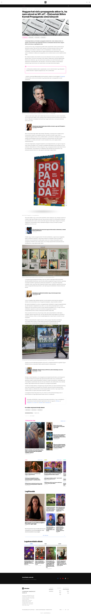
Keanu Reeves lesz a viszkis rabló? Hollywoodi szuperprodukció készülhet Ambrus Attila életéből (50, 528)
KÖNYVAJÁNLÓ (37, 37)
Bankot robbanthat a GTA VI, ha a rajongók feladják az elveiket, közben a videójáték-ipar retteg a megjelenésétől (60, 509)
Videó (45, 459)
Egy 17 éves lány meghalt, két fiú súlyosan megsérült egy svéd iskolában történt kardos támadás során (59, 436)
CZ (65, 609)
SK (68, 609)
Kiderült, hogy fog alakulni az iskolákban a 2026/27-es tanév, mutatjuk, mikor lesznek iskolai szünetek (62, 563)
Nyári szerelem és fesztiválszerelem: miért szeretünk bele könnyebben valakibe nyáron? (34, 451)
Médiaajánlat (51, 589)
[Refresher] (45, 2)
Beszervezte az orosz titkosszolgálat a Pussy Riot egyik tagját (59, 426)
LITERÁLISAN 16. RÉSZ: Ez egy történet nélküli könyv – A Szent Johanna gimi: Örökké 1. (53, 483)
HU (63, 609)
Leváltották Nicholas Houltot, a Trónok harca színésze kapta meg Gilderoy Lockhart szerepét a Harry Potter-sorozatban (60, 529)
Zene (26, 459)
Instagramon (29, 402)
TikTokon (57, 401)
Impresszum (51, 591)
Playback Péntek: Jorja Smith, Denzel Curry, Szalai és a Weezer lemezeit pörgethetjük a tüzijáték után (33, 484)
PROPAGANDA (43, 37)
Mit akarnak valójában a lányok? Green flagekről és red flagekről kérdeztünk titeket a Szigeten (52, 474)
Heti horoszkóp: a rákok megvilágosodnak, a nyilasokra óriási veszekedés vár (29, 563)
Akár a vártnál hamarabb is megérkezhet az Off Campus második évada (40, 563)
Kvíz (68, 593)
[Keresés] (86, 2)
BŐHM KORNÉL (31, 37)
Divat (60, 592)
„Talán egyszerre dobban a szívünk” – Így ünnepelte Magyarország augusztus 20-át (53, 478)
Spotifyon (41, 402)
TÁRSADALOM (25, 37)
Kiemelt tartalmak (66, 589)
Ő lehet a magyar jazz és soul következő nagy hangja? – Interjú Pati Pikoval (32, 474)
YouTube (35, 402)
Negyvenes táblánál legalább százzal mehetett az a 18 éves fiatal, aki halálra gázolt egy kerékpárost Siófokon (59, 446)
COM (60, 609)
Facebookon (47, 402)
